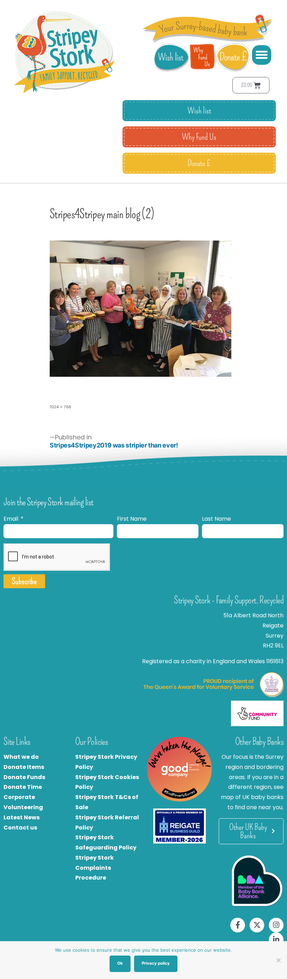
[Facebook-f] (237, 925)
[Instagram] (276, 925)
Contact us (20, 828)
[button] (262, 55)
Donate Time (23, 787)
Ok (120, 963)
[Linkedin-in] (276, 939)
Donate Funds (24, 777)
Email (12, 519)
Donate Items (24, 767)
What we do (21, 757)
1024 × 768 (60, 406)
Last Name (216, 519)
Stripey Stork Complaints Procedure (94, 868)
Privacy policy (156, 963)
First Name (132, 519)
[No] (278, 960)
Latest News (22, 817)
